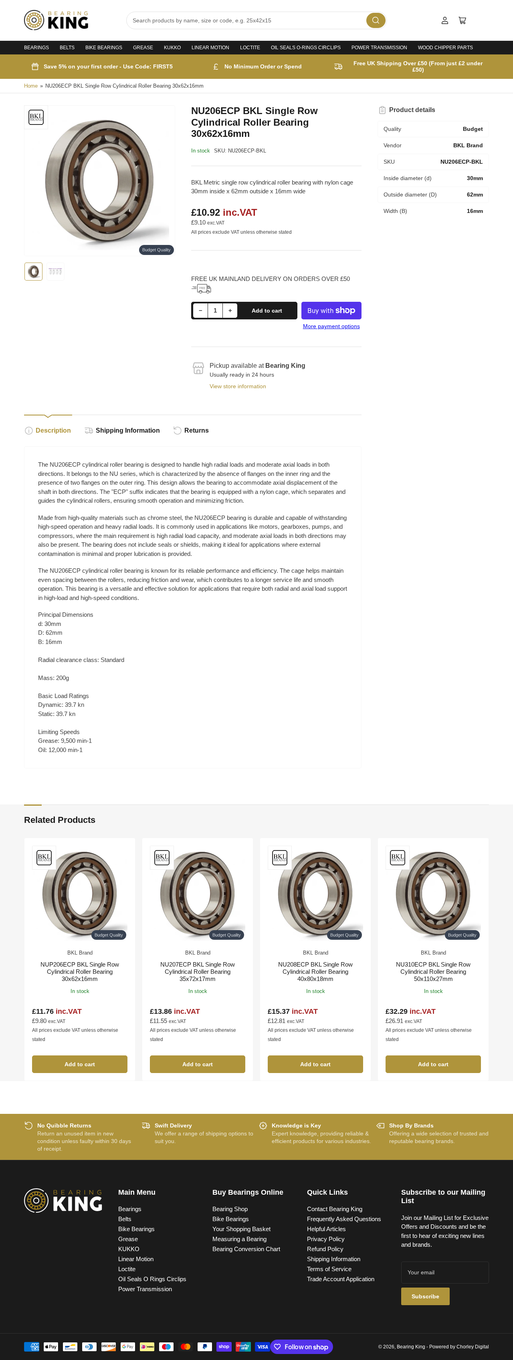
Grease (143, 47)
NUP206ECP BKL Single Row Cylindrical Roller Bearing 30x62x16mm (79, 971)
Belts (67, 47)
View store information (238, 386)
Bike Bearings (103, 47)
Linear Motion (210, 47)
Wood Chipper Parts (445, 47)
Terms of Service (329, 1269)
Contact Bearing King (334, 1209)
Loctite (250, 47)
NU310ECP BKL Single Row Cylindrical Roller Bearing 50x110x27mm (433, 971)
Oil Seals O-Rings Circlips (306, 47)
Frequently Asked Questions (344, 1219)
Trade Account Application (340, 1279)
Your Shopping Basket (241, 1229)
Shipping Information (128, 430)
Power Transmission (379, 47)
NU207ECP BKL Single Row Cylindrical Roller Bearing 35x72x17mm (197, 971)
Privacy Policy (326, 1239)
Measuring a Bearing (239, 1239)
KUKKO (172, 47)
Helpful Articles (326, 1229)
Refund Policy (325, 1249)
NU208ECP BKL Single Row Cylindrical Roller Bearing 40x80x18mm (315, 971)
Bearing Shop (230, 1209)
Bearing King (411, 1347)
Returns (196, 430)
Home (31, 86)
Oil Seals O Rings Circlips (152, 1279)
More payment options (331, 326)
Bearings (36, 47)
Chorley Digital (472, 1347)
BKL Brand (80, 953)
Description (53, 430)
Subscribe (425, 1296)
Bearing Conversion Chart (246, 1249)
